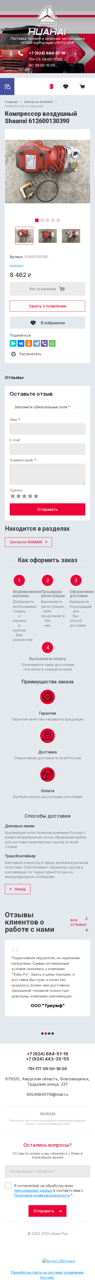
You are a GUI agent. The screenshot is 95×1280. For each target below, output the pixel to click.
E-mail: (15, 440)
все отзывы (77, 922)
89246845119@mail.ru (47, 1094)
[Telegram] (36, 343)
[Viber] (44, 343)
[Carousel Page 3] (47, 220)
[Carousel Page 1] (42, 1033)
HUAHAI (47, 31)
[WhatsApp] (52, 343)
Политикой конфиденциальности (42, 1195)
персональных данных (33, 1190)
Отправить (47, 509)
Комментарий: (23, 460)
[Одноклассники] (28, 343)
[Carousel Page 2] (42, 220)
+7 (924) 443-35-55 (47, 1058)
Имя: (15, 420)
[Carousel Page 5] (58, 220)
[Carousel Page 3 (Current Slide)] (49, 1033)
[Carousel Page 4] (53, 220)
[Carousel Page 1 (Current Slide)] (36, 220)
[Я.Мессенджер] (13, 343)
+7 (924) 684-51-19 (47, 53)
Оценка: (16, 490)
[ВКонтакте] (21, 343)
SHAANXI (16, 266)
